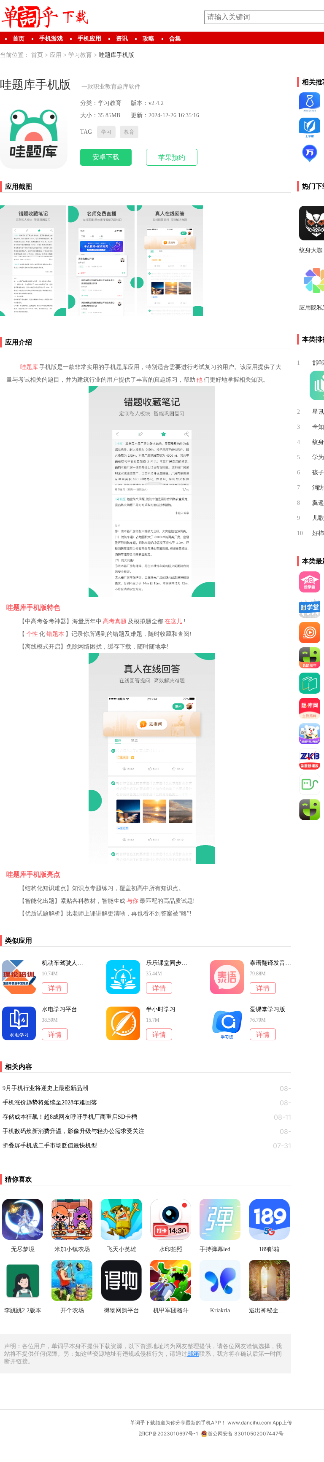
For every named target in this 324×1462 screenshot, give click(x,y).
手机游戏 (51, 38)
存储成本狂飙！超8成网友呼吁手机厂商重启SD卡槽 (70, 1117)
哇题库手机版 (116, 55)
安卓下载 (105, 157)
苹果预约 (171, 157)
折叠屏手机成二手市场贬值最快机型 (50, 1145)
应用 (56, 55)
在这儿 (173, 621)
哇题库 (29, 367)
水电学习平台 (59, 1009)
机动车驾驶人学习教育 (62, 963)
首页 (18, 38)
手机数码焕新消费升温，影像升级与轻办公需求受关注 (73, 1131)
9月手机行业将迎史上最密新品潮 (45, 1088)
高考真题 (115, 621)
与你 (132, 901)
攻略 (148, 38)
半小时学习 (161, 1009)
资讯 (122, 38)
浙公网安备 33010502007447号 (246, 1433)
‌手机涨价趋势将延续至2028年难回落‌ (50, 1102)
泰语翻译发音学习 (270, 963)
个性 (32, 634)
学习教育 (80, 55)
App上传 (282, 1422)
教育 (129, 132)
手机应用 (89, 38)
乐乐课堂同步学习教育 (166, 963)
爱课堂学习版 (267, 1009)
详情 (55, 988)
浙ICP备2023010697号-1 (168, 1433)
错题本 (55, 634)
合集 (175, 38)
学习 (106, 132)
